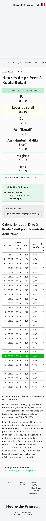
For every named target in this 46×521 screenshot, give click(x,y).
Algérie (6, 62)
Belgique (17, 62)
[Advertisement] (23, 34)
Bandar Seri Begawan (13, 470)
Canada (27, 62)
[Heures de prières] (23, 5)
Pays (9, 482)
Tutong (35, 470)
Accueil (4, 72)
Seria (23, 470)
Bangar (28, 470)
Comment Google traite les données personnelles (36, 488)
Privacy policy (21, 483)
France (36, 62)
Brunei (10, 72)
